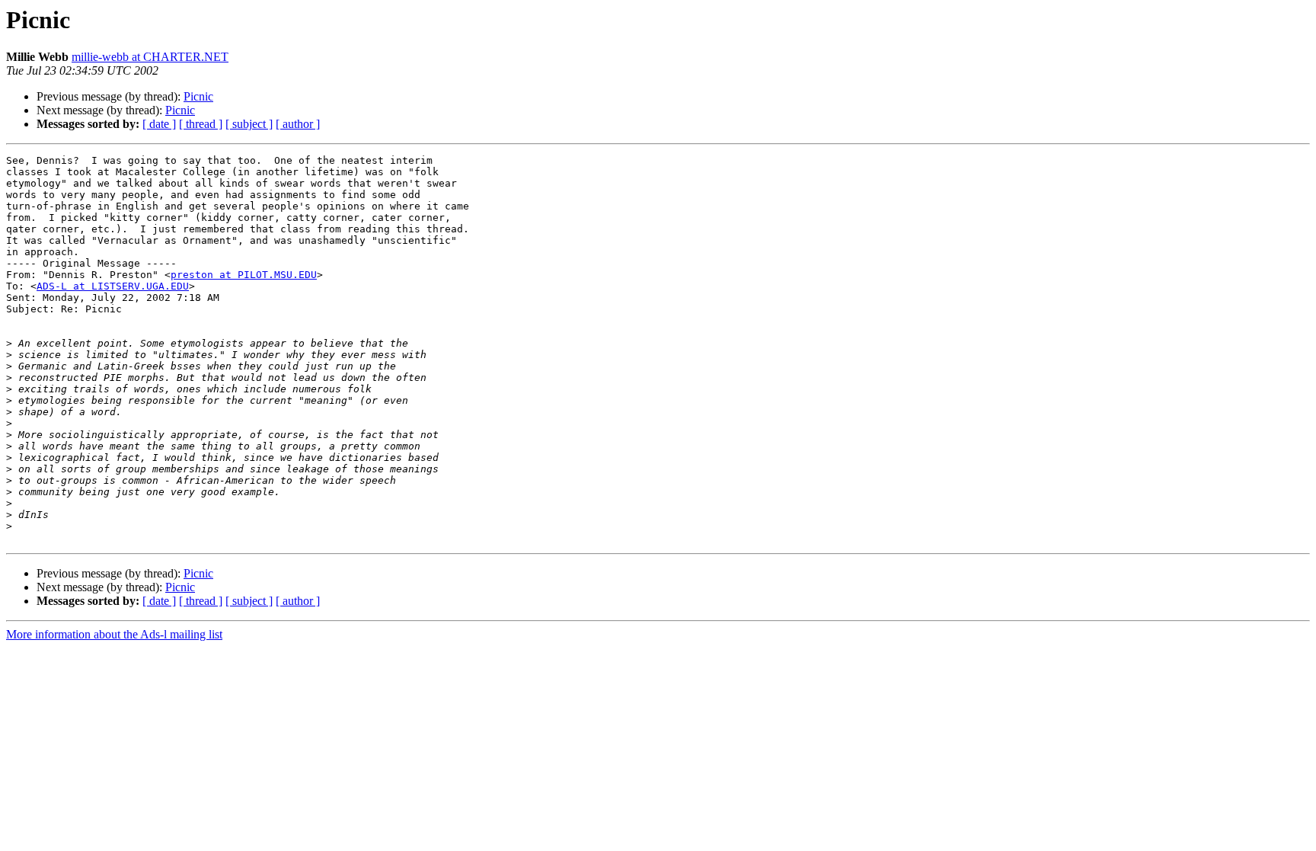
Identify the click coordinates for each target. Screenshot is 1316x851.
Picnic (198, 96)
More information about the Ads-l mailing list (114, 634)
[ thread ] (200, 123)
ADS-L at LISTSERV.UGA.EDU (113, 286)
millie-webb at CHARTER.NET (150, 56)
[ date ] (159, 123)
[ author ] (298, 123)
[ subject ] (249, 123)
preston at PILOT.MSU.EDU (244, 274)
